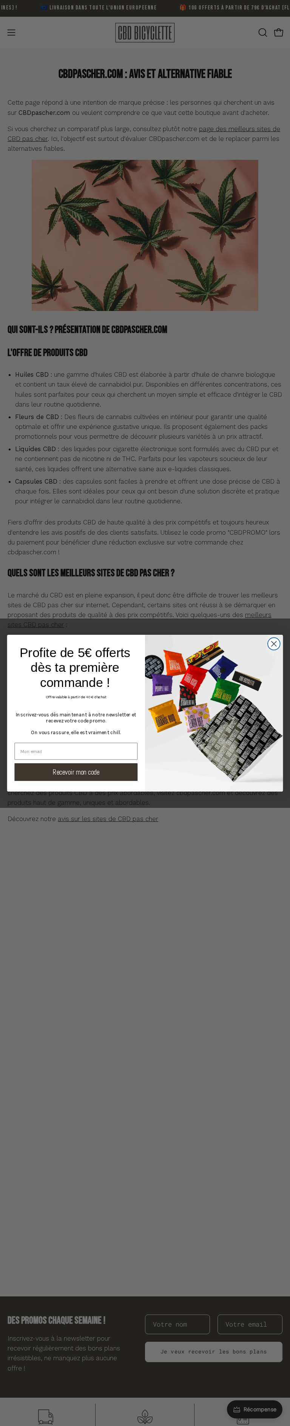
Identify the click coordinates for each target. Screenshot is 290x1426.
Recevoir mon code (76, 771)
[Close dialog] (274, 643)
